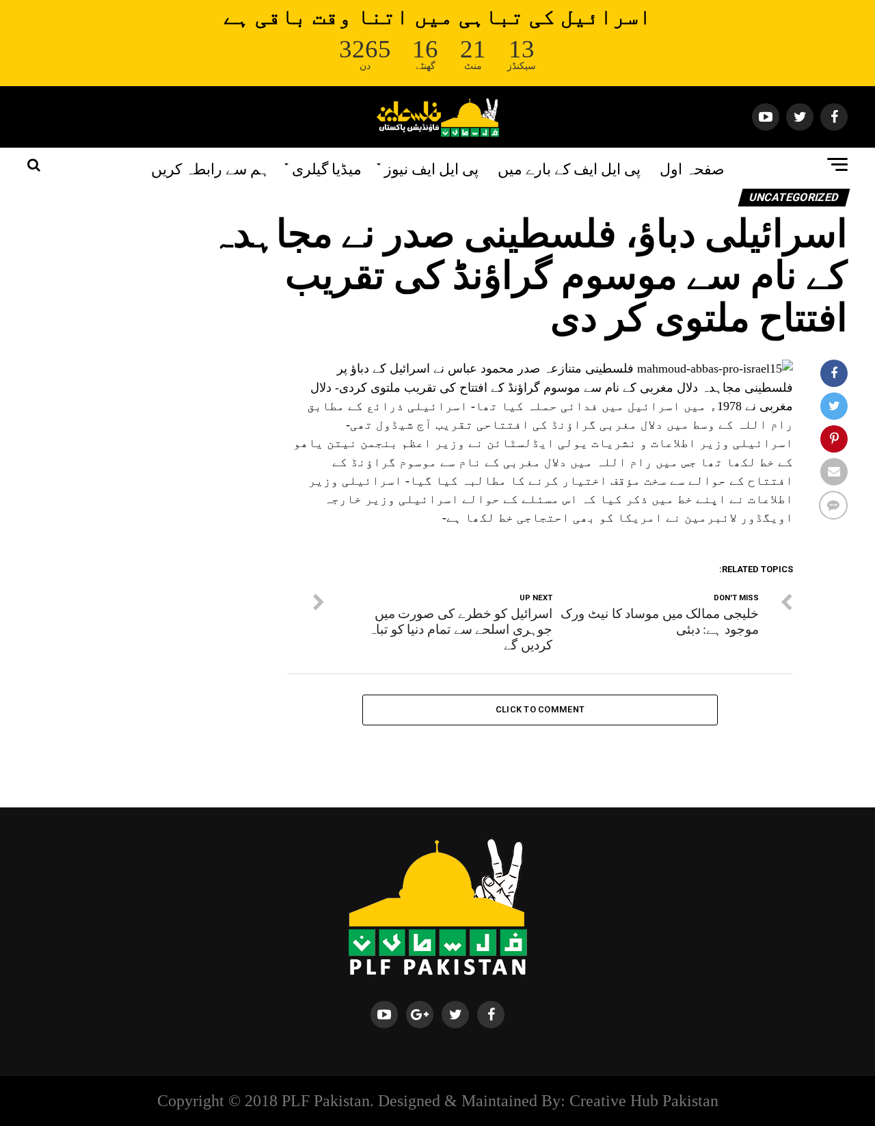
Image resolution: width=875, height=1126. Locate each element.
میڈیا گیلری (327, 167)
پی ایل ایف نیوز (431, 167)
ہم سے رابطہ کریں (210, 167)
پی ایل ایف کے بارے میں (569, 167)
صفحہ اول (692, 167)
